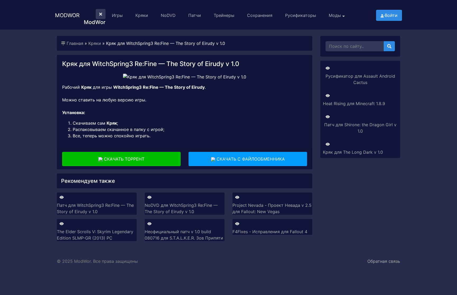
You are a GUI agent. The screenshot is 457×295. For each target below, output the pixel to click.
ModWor (67, 15)
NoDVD (168, 15)
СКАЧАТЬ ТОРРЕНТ (123, 159)
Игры (117, 15)
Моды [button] (335, 15)
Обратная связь (383, 261)
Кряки (141, 15)
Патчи (194, 15)
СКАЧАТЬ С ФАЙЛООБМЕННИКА (250, 159)
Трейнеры (224, 15)
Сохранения (259, 15)
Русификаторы (300, 15)
